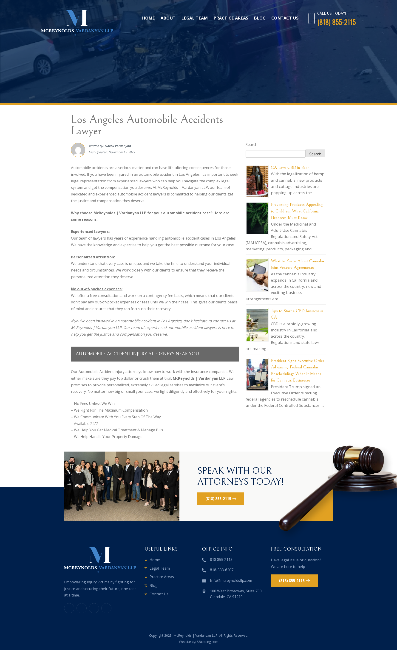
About (168, 18)
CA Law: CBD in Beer (290, 167)
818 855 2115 (221, 559)
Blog (260, 18)
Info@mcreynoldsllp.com (231, 580)
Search (251, 144)
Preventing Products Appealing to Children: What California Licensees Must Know (297, 211)
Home (148, 18)
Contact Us (284, 18)
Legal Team (194, 18)
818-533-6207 (221, 569)
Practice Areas (230, 18)
